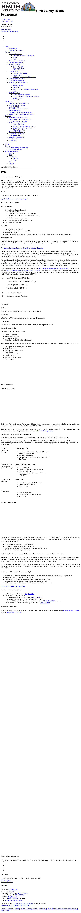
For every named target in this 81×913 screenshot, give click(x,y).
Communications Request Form (18, 148)
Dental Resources (14, 135)
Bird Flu (11, 153)
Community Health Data (16, 133)
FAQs (14, 160)
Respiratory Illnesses (11, 151)
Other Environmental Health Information (25, 89)
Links (10, 142)
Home (7, 47)
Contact (7, 146)
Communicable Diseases (20, 73)
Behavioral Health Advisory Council (24, 126)
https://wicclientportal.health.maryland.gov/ (14, 199)
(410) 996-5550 (6, 29)
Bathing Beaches (18, 86)
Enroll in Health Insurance (17, 105)
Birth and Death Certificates (17, 61)
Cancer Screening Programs (21, 94)
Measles (11, 164)
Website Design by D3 (8, 905)
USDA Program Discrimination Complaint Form (53, 268)
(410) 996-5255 (29, 594)
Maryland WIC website (14, 612)
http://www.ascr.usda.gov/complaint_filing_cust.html (23, 270)
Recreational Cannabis (20, 121)
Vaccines (15, 158)
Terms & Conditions (7, 909)
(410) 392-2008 (22, 893)
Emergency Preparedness (16, 80)
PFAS (14, 84)
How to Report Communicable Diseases (21, 114)
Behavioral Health (14, 64)
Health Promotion (14, 93)
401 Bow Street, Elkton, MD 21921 (7, 881)
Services (7, 52)
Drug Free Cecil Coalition (17, 137)
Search (3, 167)
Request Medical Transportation (19, 109)
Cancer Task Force (18, 125)
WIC (14, 59)
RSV (10, 155)
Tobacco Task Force (19, 130)
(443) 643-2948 (45, 603)
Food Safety (16, 87)
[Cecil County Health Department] (18, 11)
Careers (7, 144)
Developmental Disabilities (17, 78)
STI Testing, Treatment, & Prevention (24, 77)
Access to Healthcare (15, 54)
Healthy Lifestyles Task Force (22, 128)
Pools (14, 91)
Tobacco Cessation (18, 70)
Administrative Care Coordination (23, 55)
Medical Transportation (16, 63)
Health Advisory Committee (17, 123)
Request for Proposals (15, 50)
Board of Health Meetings (17, 132)
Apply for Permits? (15, 110)
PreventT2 (16, 100)
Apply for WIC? (14, 107)
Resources (8, 116)
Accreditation (13, 48)
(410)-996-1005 (12, 897)
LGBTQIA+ (13, 140)
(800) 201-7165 (19, 895)
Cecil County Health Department (23, 903)
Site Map (17, 909)
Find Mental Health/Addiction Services (21, 112)
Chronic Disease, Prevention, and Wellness (26, 96)
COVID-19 (12, 156)
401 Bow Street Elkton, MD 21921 (7, 20)
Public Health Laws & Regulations (19, 119)
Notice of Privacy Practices (29, 909)
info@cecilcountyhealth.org (9, 31)
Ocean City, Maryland (22, 905)
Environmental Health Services (18, 82)
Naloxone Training (18, 68)
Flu (10, 162)
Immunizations (17, 75)
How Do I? (8, 101)
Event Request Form (15, 149)
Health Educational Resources (18, 117)
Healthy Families (18, 98)
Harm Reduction (18, 66)
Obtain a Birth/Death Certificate (19, 103)
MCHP (15, 57)
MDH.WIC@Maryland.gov (44, 431)
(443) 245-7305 (37, 597)
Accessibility (43, 909)
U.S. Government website (71, 610)
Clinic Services (13, 71)
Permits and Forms (14, 139)
